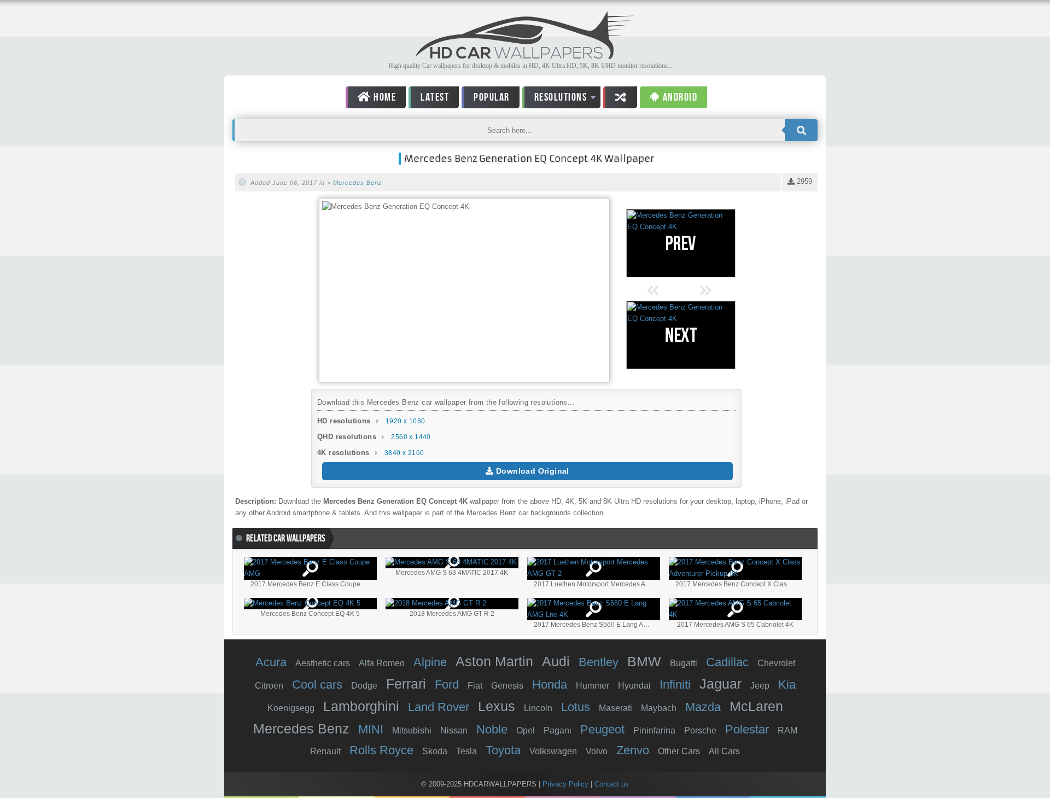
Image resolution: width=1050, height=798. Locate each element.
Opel (525, 730)
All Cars (724, 751)
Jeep (759, 685)
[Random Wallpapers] (620, 97)
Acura (271, 662)
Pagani (557, 730)
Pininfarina (654, 730)
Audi (556, 661)
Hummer (592, 685)
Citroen (269, 685)
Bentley (599, 662)
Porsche (700, 730)
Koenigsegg (290, 708)
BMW (644, 661)
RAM (787, 730)
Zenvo (632, 750)
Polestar (747, 729)
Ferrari (406, 683)
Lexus (496, 706)
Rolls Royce (381, 750)
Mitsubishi (411, 730)
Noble (492, 729)
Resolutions (554, 99)
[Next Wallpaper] (681, 335)
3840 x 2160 (404, 453)
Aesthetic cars (322, 663)
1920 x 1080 (405, 421)
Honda (549, 684)
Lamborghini (361, 706)
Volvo (597, 751)
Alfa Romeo (382, 663)
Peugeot (602, 729)
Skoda (434, 751)
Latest (435, 97)
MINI (370, 729)
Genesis (507, 685)
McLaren (756, 706)
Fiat (475, 685)
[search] (801, 130)
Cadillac (727, 662)
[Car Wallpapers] (525, 56)
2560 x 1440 (410, 437)
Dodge (364, 685)
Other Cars (679, 751)
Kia (787, 684)
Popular (492, 97)
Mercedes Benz (357, 182)
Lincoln (538, 708)
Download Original (531, 471)
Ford (447, 684)
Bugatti (683, 663)
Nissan (454, 730)
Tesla (466, 751)
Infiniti (675, 684)
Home (383, 97)
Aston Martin (494, 661)
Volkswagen (553, 751)
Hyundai (634, 685)
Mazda (703, 707)
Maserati (615, 708)
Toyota (503, 750)
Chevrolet (776, 663)
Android (678, 97)
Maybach (658, 708)
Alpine (430, 662)
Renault (325, 751)
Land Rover (438, 707)
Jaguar (720, 683)
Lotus (575, 707)
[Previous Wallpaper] (681, 243)
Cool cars (317, 684)
